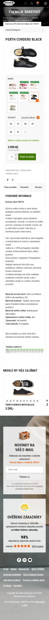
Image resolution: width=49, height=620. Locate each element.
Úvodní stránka (8, 18)
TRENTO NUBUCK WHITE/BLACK (19, 404)
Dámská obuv (22, 18)
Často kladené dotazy (33, 574)
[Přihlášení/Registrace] (31, 3)
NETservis (15, 602)
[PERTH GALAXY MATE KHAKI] (12, 108)
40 (11, 132)
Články (14, 569)
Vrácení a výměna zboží (34, 580)
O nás (5, 569)
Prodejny (7, 585)
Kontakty (18, 585)
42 (25, 132)
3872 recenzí (37, 546)
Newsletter (24, 569)
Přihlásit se (24, 477)
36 (11, 124)
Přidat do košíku (27, 156)
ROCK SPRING (38, 569)
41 (18, 132)
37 (18, 124)
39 (32, 124)
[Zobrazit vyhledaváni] (25, 3)
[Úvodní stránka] (9, 3)
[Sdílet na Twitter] (12, 180)
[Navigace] (45, 3)
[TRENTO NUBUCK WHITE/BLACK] (23, 387)
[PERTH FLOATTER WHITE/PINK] (12, 86)
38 (25, 124)
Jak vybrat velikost (12, 580)
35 (7, 401)
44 (37, 401)
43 (34, 401)
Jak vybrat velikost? (28, 117)
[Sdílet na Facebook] (7, 180)
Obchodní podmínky (12, 574)
